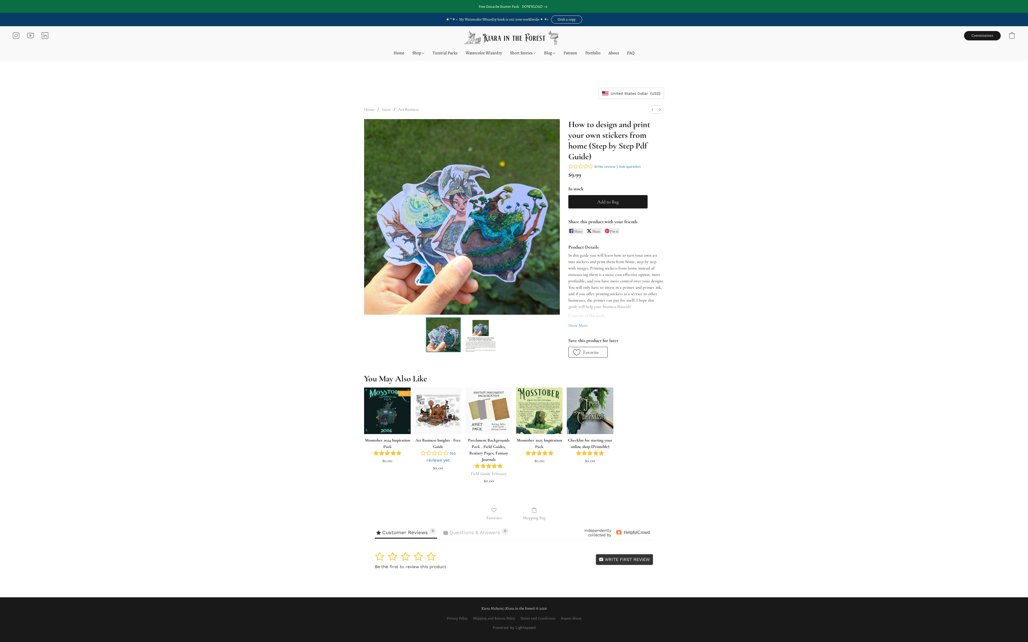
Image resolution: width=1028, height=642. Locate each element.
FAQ (630, 53)
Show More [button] (578, 325)
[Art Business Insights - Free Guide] (438, 411)
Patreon (570, 53)
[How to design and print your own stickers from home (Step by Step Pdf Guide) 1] (480, 334)
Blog (548, 53)
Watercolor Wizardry (484, 53)
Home (399, 53)
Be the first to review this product (410, 566)
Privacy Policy (457, 618)
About (614, 53)
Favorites (494, 518)
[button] (566, 20)
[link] (535, 6)
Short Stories (521, 53)
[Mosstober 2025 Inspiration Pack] (539, 411)
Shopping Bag (534, 518)
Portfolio (592, 53)
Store (386, 109)
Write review (604, 167)
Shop (417, 53)
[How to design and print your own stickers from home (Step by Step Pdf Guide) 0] (443, 334)
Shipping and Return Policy (494, 618)
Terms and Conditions (537, 618)
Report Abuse (571, 618)
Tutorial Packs (445, 53)
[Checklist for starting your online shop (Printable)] (590, 411)
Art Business (408, 109)
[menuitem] (652, 109)
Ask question (630, 167)
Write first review (626, 559)
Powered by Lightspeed (514, 627)
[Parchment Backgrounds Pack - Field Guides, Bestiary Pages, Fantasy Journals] (489, 411)
